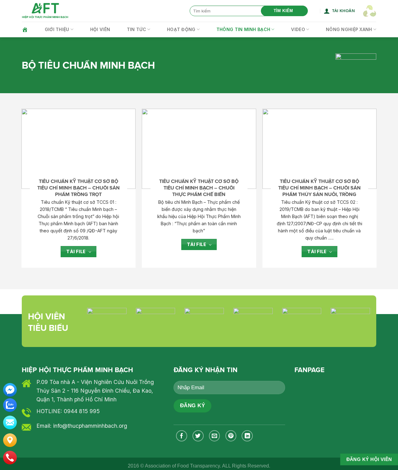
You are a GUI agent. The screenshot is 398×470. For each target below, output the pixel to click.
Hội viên (100, 29)
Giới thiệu (57, 29)
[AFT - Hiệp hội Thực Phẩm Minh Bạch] (45, 11)
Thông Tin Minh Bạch (243, 29)
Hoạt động (181, 29)
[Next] (361, 310)
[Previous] (96, 310)
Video (298, 29)
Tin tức (136, 29)
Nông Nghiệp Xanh (349, 29)
